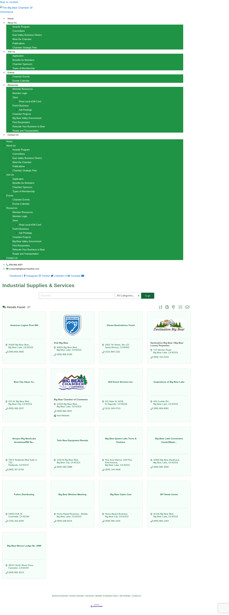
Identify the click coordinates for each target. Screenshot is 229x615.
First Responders (21, 122)
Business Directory (60, 596)
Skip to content (9, 2)
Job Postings (25, 109)
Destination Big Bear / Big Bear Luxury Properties (166, 344)
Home (11, 18)
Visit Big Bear (61, 343)
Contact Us (13, 135)
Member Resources (22, 89)
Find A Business (20, 105)
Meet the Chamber (21, 39)
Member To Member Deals (106, 596)
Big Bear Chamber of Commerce (71, 399)
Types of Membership (23, 68)
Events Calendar (20, 80)
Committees (18, 31)
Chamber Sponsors (22, 64)
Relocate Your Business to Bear (28, 126)
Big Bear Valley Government (26, 118)
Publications (18, 43)
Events (11, 72)
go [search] (149, 295)
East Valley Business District (27, 35)
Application (18, 55)
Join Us (11, 51)
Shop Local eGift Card (30, 101)
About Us (12, 22)
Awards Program (21, 26)
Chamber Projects (21, 114)
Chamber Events (21, 76)
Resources (13, 85)
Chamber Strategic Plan (24, 47)
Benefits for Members (23, 60)
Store (15, 97)
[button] (4, 307)
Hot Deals (89, 596)
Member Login (19, 93)
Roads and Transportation (25, 130)
